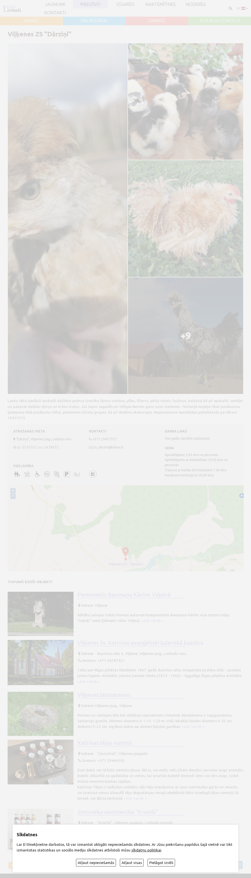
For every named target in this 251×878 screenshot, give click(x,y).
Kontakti (55, 12)
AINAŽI (31, 20)
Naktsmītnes (160, 4)
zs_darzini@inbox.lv (108, 447)
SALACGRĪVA (94, 20)
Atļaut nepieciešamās (96, 863)
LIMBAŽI (156, 20)
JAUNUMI (55, 4)
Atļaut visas (132, 863)
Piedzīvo (90, 4)
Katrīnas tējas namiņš (104, 742)
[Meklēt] (230, 8)
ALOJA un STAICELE (220, 20)
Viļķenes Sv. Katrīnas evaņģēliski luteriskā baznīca (140, 642)
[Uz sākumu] (12, 8)
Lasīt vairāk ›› (152, 621)
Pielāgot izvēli (161, 863)
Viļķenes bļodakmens (104, 694)
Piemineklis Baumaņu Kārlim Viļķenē (124, 594)
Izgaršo (125, 4)
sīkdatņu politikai (146, 850)
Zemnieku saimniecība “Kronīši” (117, 811)
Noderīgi (196, 4)
